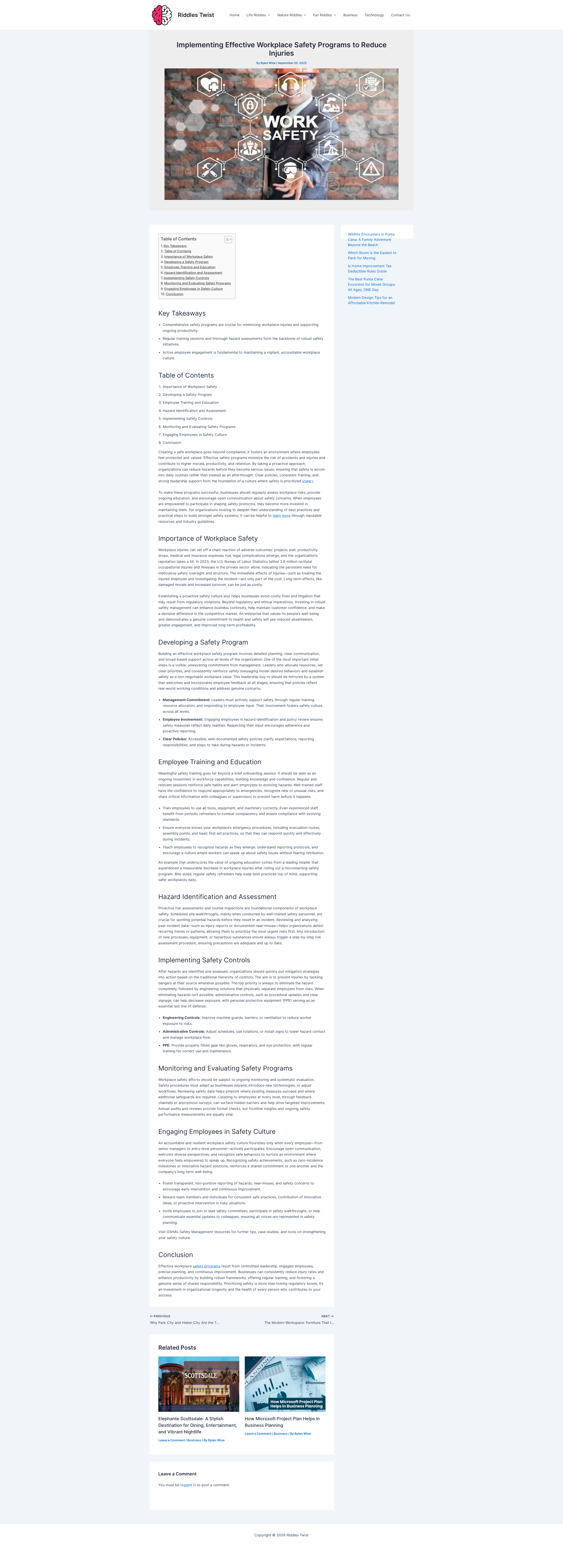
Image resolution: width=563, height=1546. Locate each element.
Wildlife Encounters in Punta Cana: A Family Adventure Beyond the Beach (371, 239)
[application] (268, 15)
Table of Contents (177, 251)
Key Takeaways (175, 246)
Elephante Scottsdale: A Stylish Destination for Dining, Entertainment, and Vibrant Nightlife (197, 1425)
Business (350, 15)
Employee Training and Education (190, 267)
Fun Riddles (322, 15)
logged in (188, 1485)
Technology (374, 15)
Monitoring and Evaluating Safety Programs (197, 283)
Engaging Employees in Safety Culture (193, 289)
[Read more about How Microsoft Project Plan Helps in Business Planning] (285, 1384)
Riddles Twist (196, 14)
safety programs (206, 1266)
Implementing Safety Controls (186, 278)
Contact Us (400, 15)
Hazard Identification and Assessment (193, 272)
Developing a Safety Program (186, 262)
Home (234, 15)
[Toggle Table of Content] (226, 239)
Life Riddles (256, 15)
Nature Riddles (289, 15)
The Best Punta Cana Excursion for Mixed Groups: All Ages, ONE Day (371, 284)
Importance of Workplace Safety (188, 256)
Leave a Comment (171, 1440)
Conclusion (174, 294)
